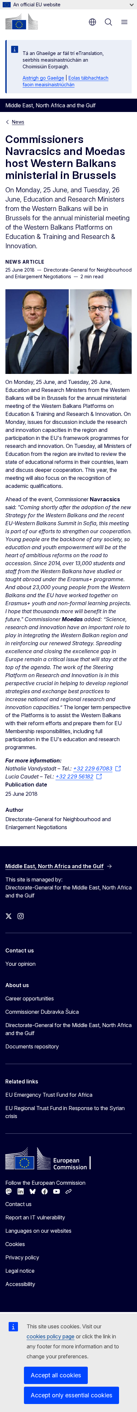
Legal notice (20, 1270)
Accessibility (20, 1284)
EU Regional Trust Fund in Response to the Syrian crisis (65, 1112)
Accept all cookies (56, 1375)
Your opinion (20, 963)
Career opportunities (29, 998)
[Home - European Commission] (21, 21)
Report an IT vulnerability (35, 1217)
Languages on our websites (38, 1230)
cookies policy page (50, 1336)
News (18, 122)
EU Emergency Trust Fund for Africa (48, 1094)
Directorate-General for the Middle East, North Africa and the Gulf (68, 1029)
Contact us (18, 1204)
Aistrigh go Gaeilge (43, 78)
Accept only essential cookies (71, 1395)
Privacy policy (22, 1257)
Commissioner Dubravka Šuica (42, 1011)
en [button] (92, 22)
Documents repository (32, 1046)
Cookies (15, 1244)
